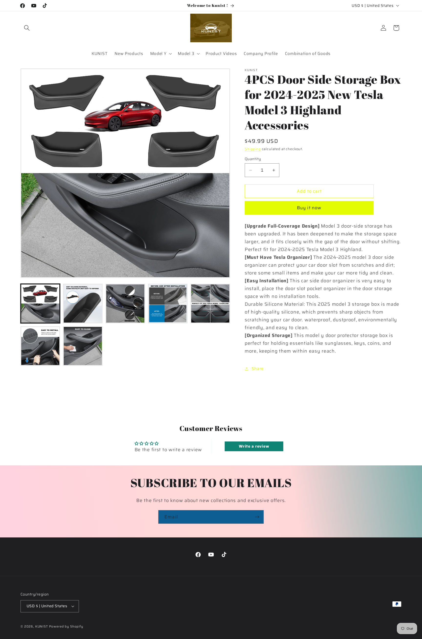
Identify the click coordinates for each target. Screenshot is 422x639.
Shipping (253, 149)
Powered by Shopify (66, 626)
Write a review (254, 446)
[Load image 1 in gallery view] (40, 303)
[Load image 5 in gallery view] (210, 303)
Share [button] (258, 368)
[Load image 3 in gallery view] (125, 303)
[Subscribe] (257, 517)
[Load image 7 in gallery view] (83, 346)
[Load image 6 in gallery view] (40, 346)
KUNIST (41, 626)
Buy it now (309, 207)
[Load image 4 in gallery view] (168, 303)
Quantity (253, 159)
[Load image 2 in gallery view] (83, 303)
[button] (27, 27)
